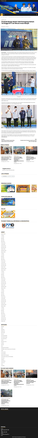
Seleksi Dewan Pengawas (5, 355)
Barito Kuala (3, 332)
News (2, 346)
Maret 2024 (3, 277)
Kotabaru (2, 343)
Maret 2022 (3, 313)
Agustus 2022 (3, 306)
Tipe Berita (2, 365)
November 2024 (3, 265)
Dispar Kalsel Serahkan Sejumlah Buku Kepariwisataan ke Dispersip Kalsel (7, 140)
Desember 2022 (3, 300)
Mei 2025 (2, 256)
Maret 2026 (3, 241)
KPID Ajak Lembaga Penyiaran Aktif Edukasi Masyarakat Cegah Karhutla (31, 158)
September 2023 (3, 286)
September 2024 (3, 268)
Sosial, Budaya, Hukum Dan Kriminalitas (7, 356)
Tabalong (2, 359)
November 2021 (3, 319)
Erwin (8, 161)
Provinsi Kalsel (3, 352)
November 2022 (3, 301)
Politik (2, 350)
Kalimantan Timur (3, 341)
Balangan (2, 326)
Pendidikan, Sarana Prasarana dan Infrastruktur (8, 349)
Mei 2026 (2, 238)
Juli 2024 (2, 271)
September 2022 (3, 304)
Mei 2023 (2, 292)
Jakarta (2, 340)
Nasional (2, 344)
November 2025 (3, 247)
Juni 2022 (2, 309)
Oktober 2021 (3, 321)
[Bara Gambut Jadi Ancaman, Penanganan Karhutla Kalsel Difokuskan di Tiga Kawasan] (6, 393)
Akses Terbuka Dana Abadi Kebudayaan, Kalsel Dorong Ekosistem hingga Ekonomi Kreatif (6, 158)
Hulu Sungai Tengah (4, 337)
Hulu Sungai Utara (4, 338)
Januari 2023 (3, 298)
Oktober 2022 (3, 303)
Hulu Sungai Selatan (4, 335)
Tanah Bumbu (3, 361)
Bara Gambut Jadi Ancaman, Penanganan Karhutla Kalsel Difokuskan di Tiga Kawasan (5, 401)
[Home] (1, 14)
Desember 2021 (3, 318)
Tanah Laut (3, 362)
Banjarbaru (2, 329)
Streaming (2, 358)
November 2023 (3, 283)
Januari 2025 (3, 262)
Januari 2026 (3, 244)
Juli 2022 (2, 307)
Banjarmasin (3, 331)
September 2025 (3, 250)
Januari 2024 (3, 280)
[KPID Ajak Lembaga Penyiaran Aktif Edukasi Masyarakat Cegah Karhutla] (31, 150)
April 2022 (2, 312)
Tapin (2, 364)
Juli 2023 (2, 289)
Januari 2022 (3, 316)
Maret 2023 (3, 295)
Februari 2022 (3, 315)
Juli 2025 (2, 253)
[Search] (36, 15)
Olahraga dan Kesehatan (5, 347)
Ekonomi (2, 334)
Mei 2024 (2, 274)
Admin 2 (8, 26)
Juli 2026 (2, 235)
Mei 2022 (2, 310)
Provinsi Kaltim (3, 353)
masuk (7, 170)
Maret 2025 (3, 259)
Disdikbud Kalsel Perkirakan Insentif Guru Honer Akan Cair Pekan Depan (28, 140)
